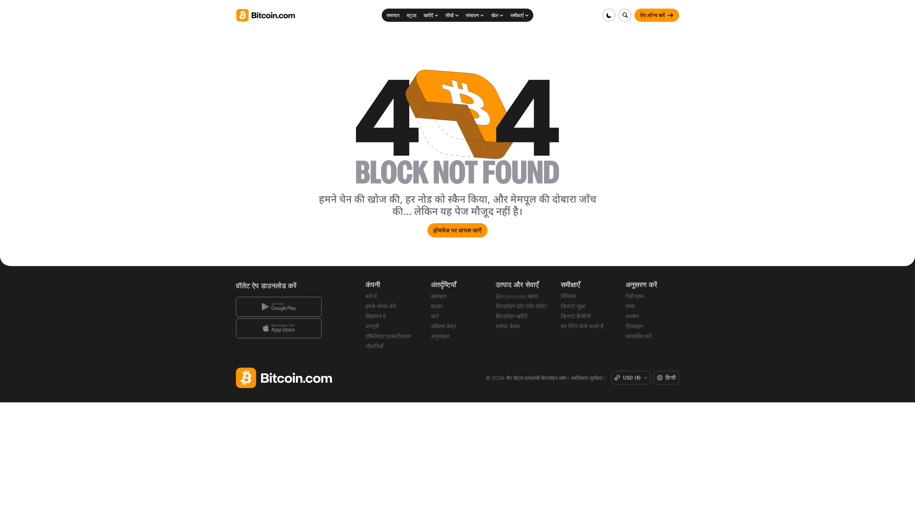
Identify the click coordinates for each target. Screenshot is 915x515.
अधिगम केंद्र (443, 326)
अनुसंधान (440, 336)
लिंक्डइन (634, 326)
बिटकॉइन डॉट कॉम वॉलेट (521, 306)
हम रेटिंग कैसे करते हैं (582, 326)
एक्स (630, 306)
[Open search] (625, 15)
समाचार (438, 296)
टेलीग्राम (634, 296)
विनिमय (568, 296)
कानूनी (372, 326)
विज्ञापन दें (376, 316)
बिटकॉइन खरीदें (511, 316)
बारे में (371, 296)
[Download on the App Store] (279, 328)
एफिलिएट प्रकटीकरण (388, 336)
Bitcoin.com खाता (517, 296)
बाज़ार (437, 306)
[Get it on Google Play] (279, 307)
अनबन (632, 316)
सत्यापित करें (638, 336)
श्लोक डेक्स (508, 326)
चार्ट (435, 316)
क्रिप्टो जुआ (573, 306)
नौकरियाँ (374, 346)
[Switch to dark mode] (608, 15)
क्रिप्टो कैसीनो (576, 316)
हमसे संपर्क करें (381, 306)
